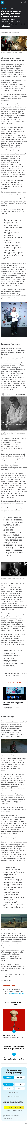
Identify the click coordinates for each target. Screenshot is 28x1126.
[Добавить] (14, 1031)
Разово (19, 1077)
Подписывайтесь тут (16, 993)
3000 (7, 1084)
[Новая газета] (2, 2)
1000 (19, 1084)
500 (8, 1088)
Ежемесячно (8, 1077)
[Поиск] (25, 2)
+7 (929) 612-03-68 (7, 1118)
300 (19, 1088)
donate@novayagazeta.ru (9, 1116)
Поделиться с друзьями (13, 1110)
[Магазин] (21, 2)
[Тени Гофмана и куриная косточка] (15, 695)
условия (11, 1102)
